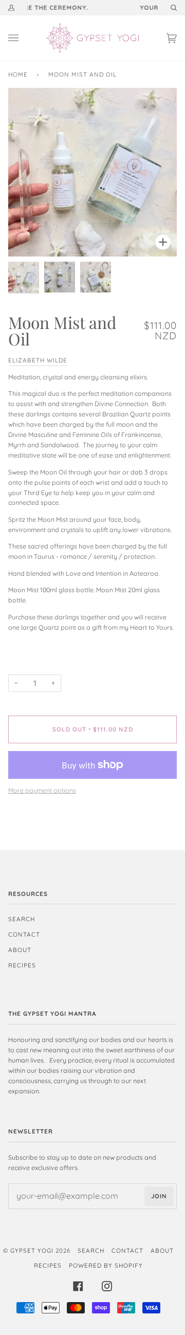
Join (159, 1196)
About (19, 950)
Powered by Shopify (106, 1265)
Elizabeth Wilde (37, 360)
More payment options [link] (42, 790)
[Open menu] (23, 38)
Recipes (22, 965)
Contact (24, 934)
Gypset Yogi (31, 1250)
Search (21, 919)
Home (18, 74)
